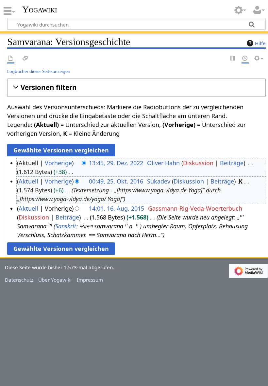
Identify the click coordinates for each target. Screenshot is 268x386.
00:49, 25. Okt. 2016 (116, 181)
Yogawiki (39, 9)
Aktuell (28, 181)
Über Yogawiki (55, 279)
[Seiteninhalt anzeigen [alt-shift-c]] (10, 58)
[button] (136, 87)
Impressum (90, 279)
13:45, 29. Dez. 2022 (116, 163)
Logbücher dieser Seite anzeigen (38, 71)
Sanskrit (65, 226)
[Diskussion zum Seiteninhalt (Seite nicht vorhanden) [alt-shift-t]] (25, 58)
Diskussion (198, 163)
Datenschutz (19, 279)
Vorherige (58, 163)
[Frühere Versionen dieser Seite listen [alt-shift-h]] (245, 58)
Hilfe (260, 43)
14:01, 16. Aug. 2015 (116, 208)
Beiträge (231, 163)
